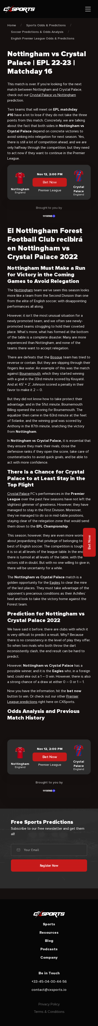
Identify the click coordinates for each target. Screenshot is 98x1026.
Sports (49, 924)
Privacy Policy (49, 1004)
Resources (49, 932)
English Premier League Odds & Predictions (42, 38)
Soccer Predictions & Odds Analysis (37, 32)
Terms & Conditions (49, 1011)
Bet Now (50, 182)
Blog (49, 940)
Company (49, 957)
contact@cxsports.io (49, 989)
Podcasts (49, 949)
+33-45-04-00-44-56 (49, 981)
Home (11, 25)
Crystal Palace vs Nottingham (53, 95)
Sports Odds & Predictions (46, 25)
